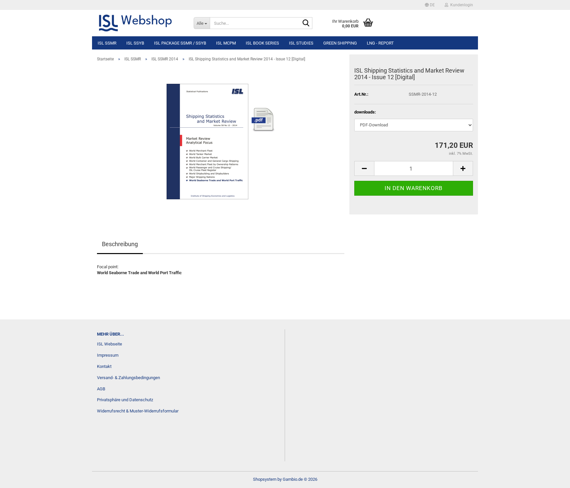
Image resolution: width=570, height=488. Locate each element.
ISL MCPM (226, 43)
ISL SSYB (135, 43)
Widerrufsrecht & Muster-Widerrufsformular (137, 410)
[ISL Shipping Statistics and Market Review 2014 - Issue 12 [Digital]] (221, 141)
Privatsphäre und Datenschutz (125, 399)
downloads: (365, 112)
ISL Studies (301, 43)
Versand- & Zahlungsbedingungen (128, 377)
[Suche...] (306, 23)
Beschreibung (120, 244)
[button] (430, 5)
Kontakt (104, 366)
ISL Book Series (262, 43)
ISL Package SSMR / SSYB (180, 43)
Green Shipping (340, 43)
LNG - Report (380, 43)
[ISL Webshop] (140, 23)
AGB (101, 388)
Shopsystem (264, 479)
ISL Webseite (109, 344)
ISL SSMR (107, 43)
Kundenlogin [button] (460, 5)
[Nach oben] (552, 478)
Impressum (107, 355)
